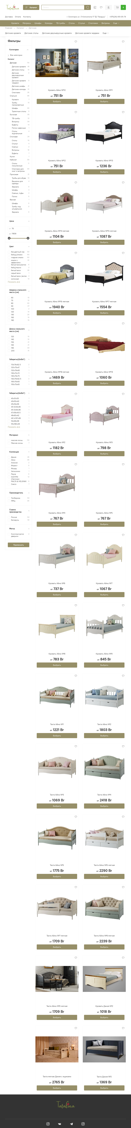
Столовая (14, 137)
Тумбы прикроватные (18, 104)
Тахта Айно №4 (104, 794)
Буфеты (15, 125)
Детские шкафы (18, 86)
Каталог (33, 7)
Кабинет (13, 160)
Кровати (15, 23)
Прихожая (14, 174)
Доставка (9, 17)
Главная (8, 28)
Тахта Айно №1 (57, 724)
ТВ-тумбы (60, 23)
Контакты (27, 17)
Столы (72, 23)
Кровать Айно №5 (104, 513)
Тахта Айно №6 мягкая (104, 865)
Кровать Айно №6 (56, 583)
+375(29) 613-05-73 (118, 17)
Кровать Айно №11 (104, 90)
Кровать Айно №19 (104, 372)
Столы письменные (17, 164)
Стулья (81, 23)
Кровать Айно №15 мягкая (104, 231)
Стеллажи (93, 23)
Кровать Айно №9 (104, 653)
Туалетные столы (19, 111)
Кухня (12, 157)
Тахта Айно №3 (57, 794)
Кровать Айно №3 (104, 442)
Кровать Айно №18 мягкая (57, 372)
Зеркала (15, 187)
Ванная (13, 200)
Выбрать (57, 101)
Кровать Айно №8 (57, 653)
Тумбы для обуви (19, 178)
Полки (14, 196)
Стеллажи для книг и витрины (18, 170)
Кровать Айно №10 (57, 90)
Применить (18, 545)
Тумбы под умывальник (17, 208)
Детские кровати (13, 33)
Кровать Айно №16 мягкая (57, 301)
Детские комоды (19, 89)
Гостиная (13, 115)
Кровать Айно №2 (57, 442)
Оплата (18, 17)
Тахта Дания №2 (104, 1076)
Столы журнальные (17, 132)
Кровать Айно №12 (57, 160)
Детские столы (31, 33)
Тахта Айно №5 (57, 865)
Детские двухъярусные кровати (57, 33)
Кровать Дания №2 (104, 1006)
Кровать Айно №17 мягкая (104, 301)
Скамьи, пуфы (18, 193)
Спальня (13, 96)
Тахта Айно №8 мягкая (104, 935)
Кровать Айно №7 (104, 583)
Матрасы (27, 23)
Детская (13, 63)
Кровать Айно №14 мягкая (57, 231)
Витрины (106, 23)
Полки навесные (19, 128)
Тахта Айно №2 (104, 724)
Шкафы (38, 23)
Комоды (48, 23)
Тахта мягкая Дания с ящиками (57, 1076)
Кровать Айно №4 (57, 513)
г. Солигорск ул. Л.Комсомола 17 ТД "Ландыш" (86, 17)
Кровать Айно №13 (104, 160)
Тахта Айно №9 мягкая (56, 1006)
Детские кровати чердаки (87, 33)
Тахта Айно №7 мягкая (57, 935)
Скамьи (15, 147)
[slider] (9, 238)
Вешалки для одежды (17, 182)
